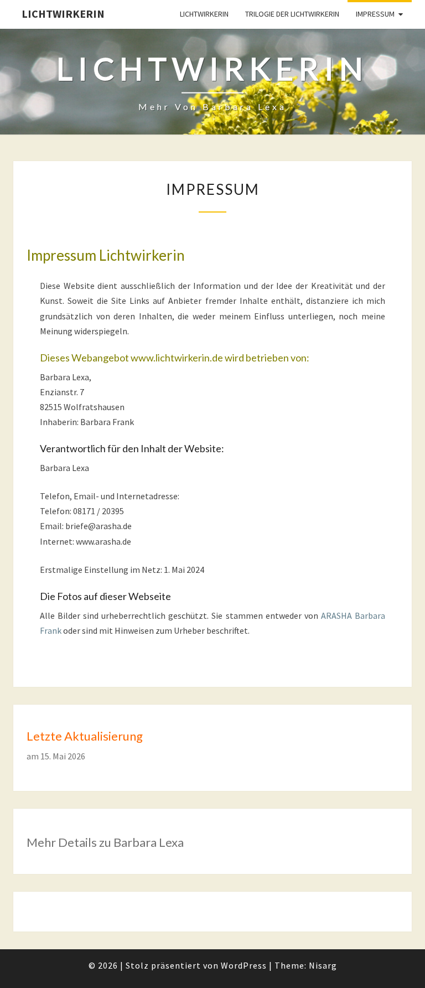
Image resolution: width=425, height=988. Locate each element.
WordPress (244, 965)
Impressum (375, 14)
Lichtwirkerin (63, 13)
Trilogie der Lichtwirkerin (292, 14)
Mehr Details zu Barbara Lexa (105, 842)
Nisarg (323, 965)
